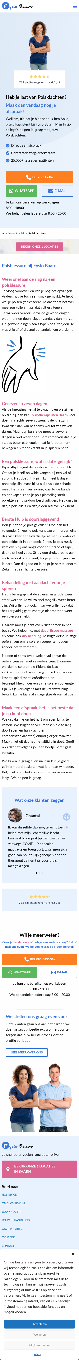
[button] (73, 1254)
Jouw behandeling (16, 1220)
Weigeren (39, 1334)
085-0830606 (42, 177)
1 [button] (36, 873)
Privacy (37, 1354)
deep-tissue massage (57, 630)
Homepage (9, 1195)
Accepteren (39, 1324)
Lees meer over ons (27, 1052)
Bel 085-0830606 (42, 959)
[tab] (36, 873)
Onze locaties (12, 1229)
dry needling (31, 636)
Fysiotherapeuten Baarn (49, 415)
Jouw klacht (11, 1212)
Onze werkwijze (14, 1203)
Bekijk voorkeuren (39, 1345)
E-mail (60, 191)
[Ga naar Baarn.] (3, 233)
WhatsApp (24, 191)
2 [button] (39, 873)
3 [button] (42, 873)
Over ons (9, 1237)
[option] (39, 838)
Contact (8, 1246)
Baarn (19, 6)
